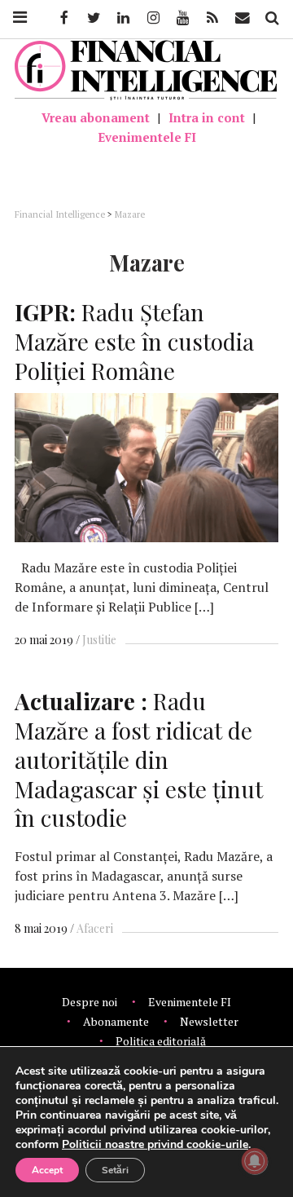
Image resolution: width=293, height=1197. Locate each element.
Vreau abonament (96, 117)
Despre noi (89, 1001)
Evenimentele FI (147, 137)
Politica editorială (161, 1041)
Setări (115, 1170)
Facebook (63, 18)
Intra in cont (206, 117)
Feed (212, 18)
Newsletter (209, 1021)
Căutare (271, 18)
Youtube (181, 18)
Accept (47, 1170)
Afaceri (95, 928)
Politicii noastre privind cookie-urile (155, 1144)
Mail (244, 18)
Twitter (93, 18)
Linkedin (122, 18)
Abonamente (116, 1021)
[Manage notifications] (255, 1161)
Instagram (152, 18)
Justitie (99, 639)
